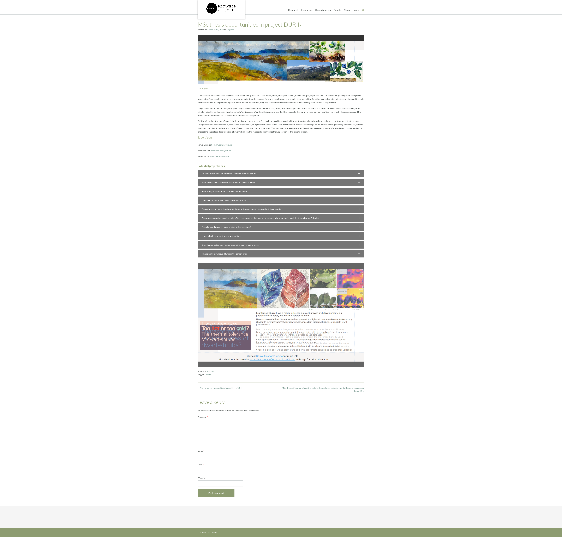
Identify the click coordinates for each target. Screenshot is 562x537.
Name (201, 451)
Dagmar (230, 29)
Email (201, 464)
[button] (281, 173)
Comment (203, 417)
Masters (210, 371)
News (347, 10)
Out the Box (212, 532)
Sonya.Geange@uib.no (221, 144)
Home (356, 10)
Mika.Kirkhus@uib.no (219, 156)
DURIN (208, 374)
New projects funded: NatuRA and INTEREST (220, 388)
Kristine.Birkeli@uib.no (221, 150)
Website (201, 478)
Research (293, 10)
